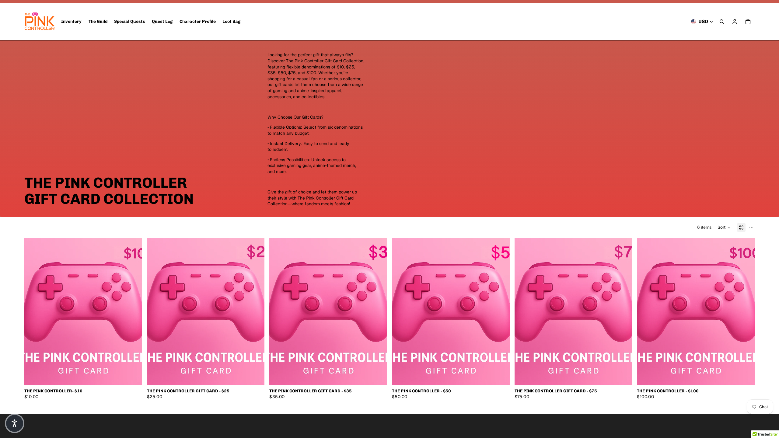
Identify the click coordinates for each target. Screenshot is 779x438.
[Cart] (748, 21)
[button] (724, 227)
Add (260, 375)
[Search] (721, 21)
